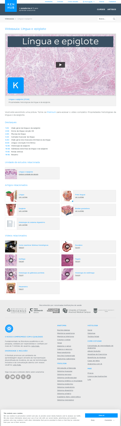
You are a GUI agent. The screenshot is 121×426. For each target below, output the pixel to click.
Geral (90, 330)
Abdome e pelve (64, 346)
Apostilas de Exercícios (97, 354)
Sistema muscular (64, 371)
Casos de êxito (94, 361)
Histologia (93, 325)
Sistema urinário (64, 394)
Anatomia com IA (95, 364)
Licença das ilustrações (97, 376)
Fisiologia (62, 363)
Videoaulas (9, 19)
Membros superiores (66, 333)
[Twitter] (23, 376)
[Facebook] (7, 376)
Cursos (101, 9)
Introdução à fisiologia (66, 368)
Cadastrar (112, 1)
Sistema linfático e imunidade (69, 381)
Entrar (101, 1)
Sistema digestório (65, 390)
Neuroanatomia (63, 352)
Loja (89, 379)
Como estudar (73, 1)
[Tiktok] (28, 376)
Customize (108, 420)
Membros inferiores (65, 336)
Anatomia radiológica (66, 359)
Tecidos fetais (93, 336)
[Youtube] (12, 376)
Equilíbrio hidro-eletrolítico (69, 397)
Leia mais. (35, 346)
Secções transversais (66, 356)
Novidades (48, 1)
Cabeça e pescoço (64, 349)
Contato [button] (60, 1)
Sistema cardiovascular (67, 378)
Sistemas (91, 333)
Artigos (111, 9)
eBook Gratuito (94, 351)
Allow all (101, 415)
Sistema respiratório (66, 387)
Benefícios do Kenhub (97, 357)
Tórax (59, 343)
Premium (51, 112)
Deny (93, 420)
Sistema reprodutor (65, 400)
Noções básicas (63, 330)
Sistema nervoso (64, 374)
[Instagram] (18, 376)
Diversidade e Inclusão (16, 351)
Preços (90, 373)
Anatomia (61, 325)
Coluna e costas (63, 340)
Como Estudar (95, 341)
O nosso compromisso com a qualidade (24, 337)
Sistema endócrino (65, 384)
